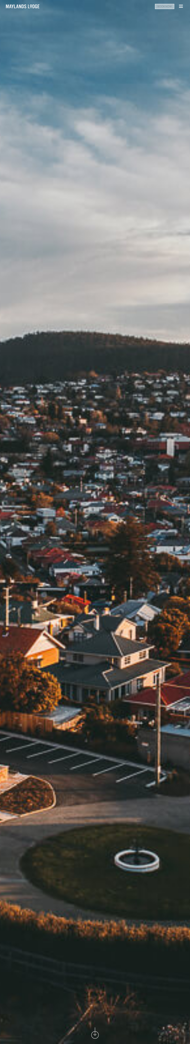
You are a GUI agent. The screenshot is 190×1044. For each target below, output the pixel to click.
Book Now (164, 6)
